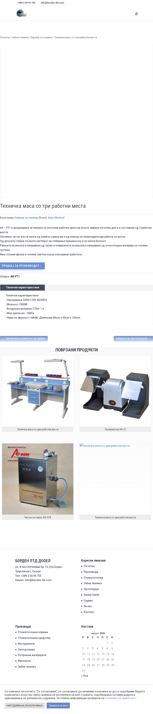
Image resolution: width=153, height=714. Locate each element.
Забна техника (20, 37)
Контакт (89, 611)
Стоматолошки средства (34, 637)
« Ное (84, 675)
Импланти (24, 660)
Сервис (88, 600)
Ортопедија (91, 589)
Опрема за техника (41, 37)
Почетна (5, 37)
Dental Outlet (91, 594)
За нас (88, 606)
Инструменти (26, 643)
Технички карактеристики (22, 287)
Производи (91, 571)
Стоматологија (93, 577)
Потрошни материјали (32, 655)
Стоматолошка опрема (33, 632)
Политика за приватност (121, 698)
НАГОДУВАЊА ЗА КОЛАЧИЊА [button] (25, 705)
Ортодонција (26, 649)
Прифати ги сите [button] (58, 705)
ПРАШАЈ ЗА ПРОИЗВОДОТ (21, 265)
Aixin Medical (56, 217)
